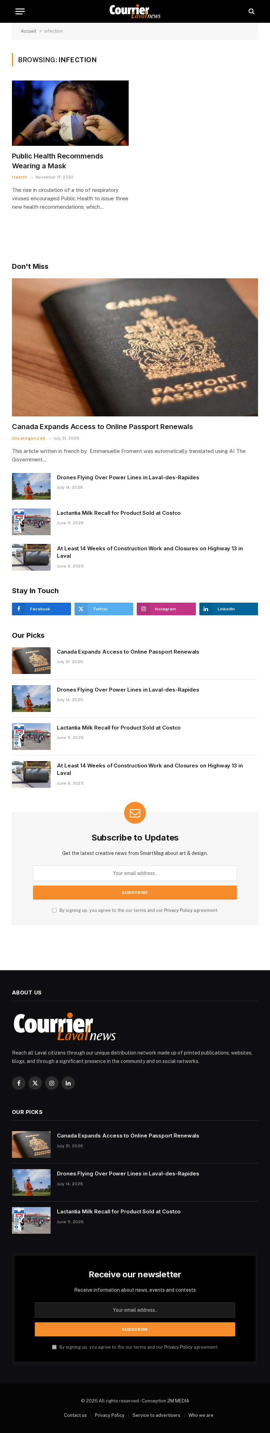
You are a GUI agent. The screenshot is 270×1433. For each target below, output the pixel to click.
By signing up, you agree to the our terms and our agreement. (138, 910)
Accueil (29, 31)
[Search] (251, 11)
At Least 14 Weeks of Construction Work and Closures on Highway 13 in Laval (150, 552)
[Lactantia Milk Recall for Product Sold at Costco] (31, 521)
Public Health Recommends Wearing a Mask (57, 161)
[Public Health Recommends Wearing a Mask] (70, 113)
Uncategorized (28, 438)
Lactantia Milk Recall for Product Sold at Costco (119, 513)
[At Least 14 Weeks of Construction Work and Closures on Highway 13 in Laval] (31, 557)
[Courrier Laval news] (135, 11)
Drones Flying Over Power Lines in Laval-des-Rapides (128, 477)
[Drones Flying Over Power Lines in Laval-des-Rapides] (31, 486)
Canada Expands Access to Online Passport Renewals (102, 426)
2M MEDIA (178, 1400)
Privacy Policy (178, 910)
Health (19, 177)
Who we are (200, 1415)
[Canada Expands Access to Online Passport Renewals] (135, 347)
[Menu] (20, 11)
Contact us (75, 1415)
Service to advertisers (156, 1415)
